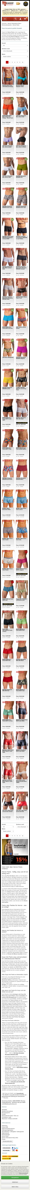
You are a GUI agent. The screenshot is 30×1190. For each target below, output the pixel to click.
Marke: (3, 54)
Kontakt (4, 1114)
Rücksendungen (6, 1134)
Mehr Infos (15, 1187)
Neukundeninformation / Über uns (10, 1115)
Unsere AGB (5, 1127)
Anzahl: (4, 43)
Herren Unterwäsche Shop (14, 23)
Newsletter (4, 1109)
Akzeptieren (15, 1177)
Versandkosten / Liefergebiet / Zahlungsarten (13, 1131)
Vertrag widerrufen (7, 1141)
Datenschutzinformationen (8, 1128)
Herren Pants (16, 25)
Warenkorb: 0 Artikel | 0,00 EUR (9, 1118)
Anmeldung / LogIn (6, 1117)
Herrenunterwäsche (7, 25)
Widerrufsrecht (5, 1133)
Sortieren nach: (6, 48)
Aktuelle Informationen (7, 1111)
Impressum (4, 1125)
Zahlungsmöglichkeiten (7, 1130)
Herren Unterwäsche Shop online (10, 1137)
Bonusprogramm (6, 1112)
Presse (3, 1139)
